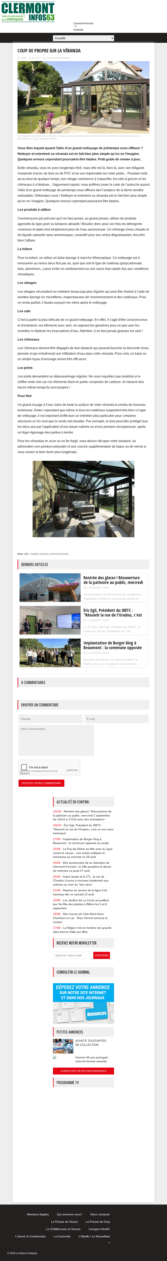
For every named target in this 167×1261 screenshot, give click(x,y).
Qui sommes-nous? (69, 1214)
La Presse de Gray (98, 1221)
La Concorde (62, 1236)
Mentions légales (38, 1214)
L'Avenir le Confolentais (30, 1236)
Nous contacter (100, 1214)
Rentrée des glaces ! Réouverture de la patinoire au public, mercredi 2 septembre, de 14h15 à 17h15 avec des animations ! (82, 815)
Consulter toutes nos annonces (84, 1071)
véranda (44, 554)
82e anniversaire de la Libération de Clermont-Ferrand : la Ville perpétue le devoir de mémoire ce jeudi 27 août (82, 866)
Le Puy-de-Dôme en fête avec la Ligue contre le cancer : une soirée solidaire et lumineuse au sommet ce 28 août (83, 852)
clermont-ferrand (59, 554)
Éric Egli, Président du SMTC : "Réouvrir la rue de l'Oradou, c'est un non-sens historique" (83, 829)
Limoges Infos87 (99, 1229)
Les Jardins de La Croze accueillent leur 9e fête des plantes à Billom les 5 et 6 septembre (81, 904)
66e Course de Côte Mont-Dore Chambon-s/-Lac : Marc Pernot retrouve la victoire (80, 917)
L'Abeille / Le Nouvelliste (94, 1236)
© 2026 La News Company (22, 1253)
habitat (34, 554)
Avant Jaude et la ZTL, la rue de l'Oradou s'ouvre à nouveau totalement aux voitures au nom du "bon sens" (81, 880)
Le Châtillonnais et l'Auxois (63, 1229)
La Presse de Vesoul (64, 1221)
